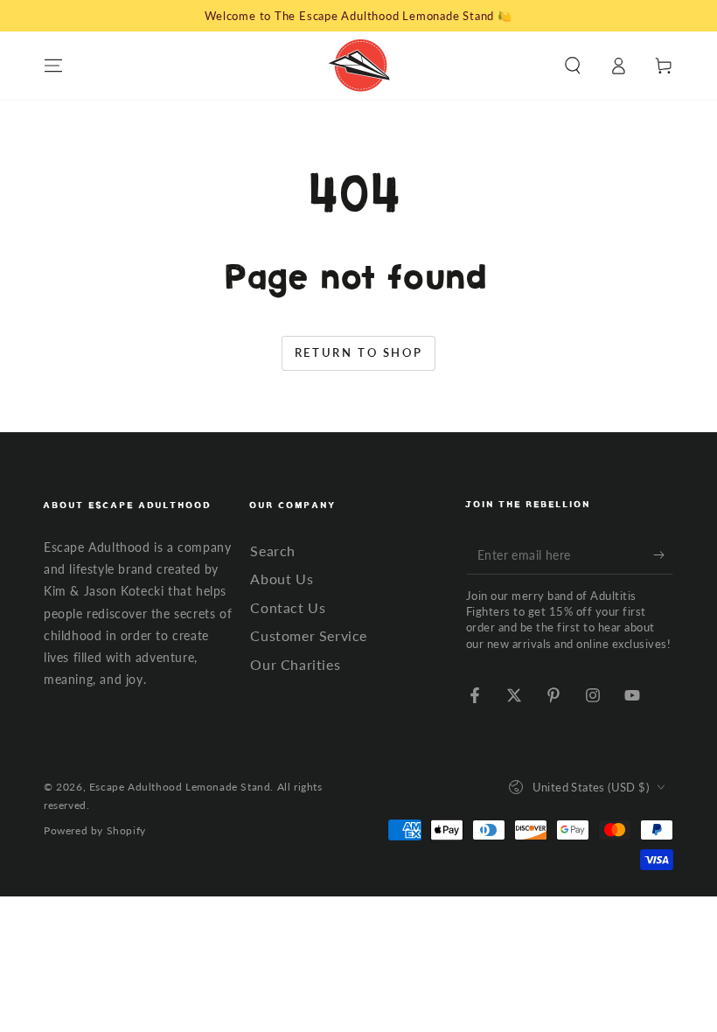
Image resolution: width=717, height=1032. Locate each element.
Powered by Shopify (95, 830)
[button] (572, 65)
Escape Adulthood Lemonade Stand (180, 786)
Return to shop (358, 352)
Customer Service (308, 635)
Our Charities (295, 664)
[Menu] (53, 65)
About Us (281, 578)
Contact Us (287, 607)
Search (273, 550)
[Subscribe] (663, 554)
